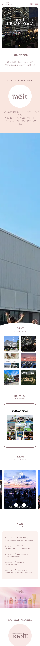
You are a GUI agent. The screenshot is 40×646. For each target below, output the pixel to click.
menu (36, 3)
